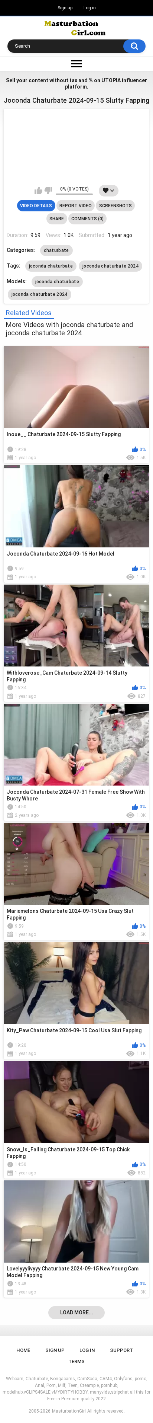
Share (56, 218)
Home (23, 1350)
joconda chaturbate (51, 266)
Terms (76, 1361)
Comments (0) (87, 218)
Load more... (76, 1312)
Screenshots (115, 205)
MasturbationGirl (69, 1411)
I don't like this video (48, 190)
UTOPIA (111, 80)
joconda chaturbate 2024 (110, 266)
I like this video (38, 190)
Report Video (75, 205)
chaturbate (56, 250)
